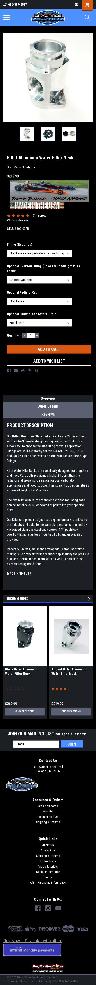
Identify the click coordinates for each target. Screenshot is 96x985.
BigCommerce (28, 981)
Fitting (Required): (20, 244)
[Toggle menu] (6, 17)
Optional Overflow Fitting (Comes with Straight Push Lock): (43, 268)
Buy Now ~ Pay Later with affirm (32, 940)
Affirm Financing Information (48, 882)
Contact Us (48, 850)
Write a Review (18, 220)
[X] (30, 370)
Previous (6, 77)
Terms (48, 877)
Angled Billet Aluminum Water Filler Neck (68, 671)
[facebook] (38, 908)
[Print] (23, 370)
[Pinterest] (37, 370)
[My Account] (76, 4)
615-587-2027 (17, 4)
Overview (48, 398)
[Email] (16, 370)
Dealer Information (48, 872)
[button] (48, 968)
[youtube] (58, 908)
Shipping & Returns (48, 822)
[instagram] (48, 908)
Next (89, 77)
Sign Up (53, 816)
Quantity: (13, 335)
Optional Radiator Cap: (22, 292)
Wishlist (48, 811)
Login (41, 816)
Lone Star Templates (65, 981)
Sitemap (51, 977)
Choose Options (24, 711)
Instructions (48, 861)
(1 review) (40, 215)
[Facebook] (9, 370)
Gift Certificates (48, 806)
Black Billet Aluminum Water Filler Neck (21, 671)
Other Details (48, 406)
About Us (48, 845)
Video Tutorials (48, 866)
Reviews (48, 414)
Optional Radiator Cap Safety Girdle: (32, 314)
